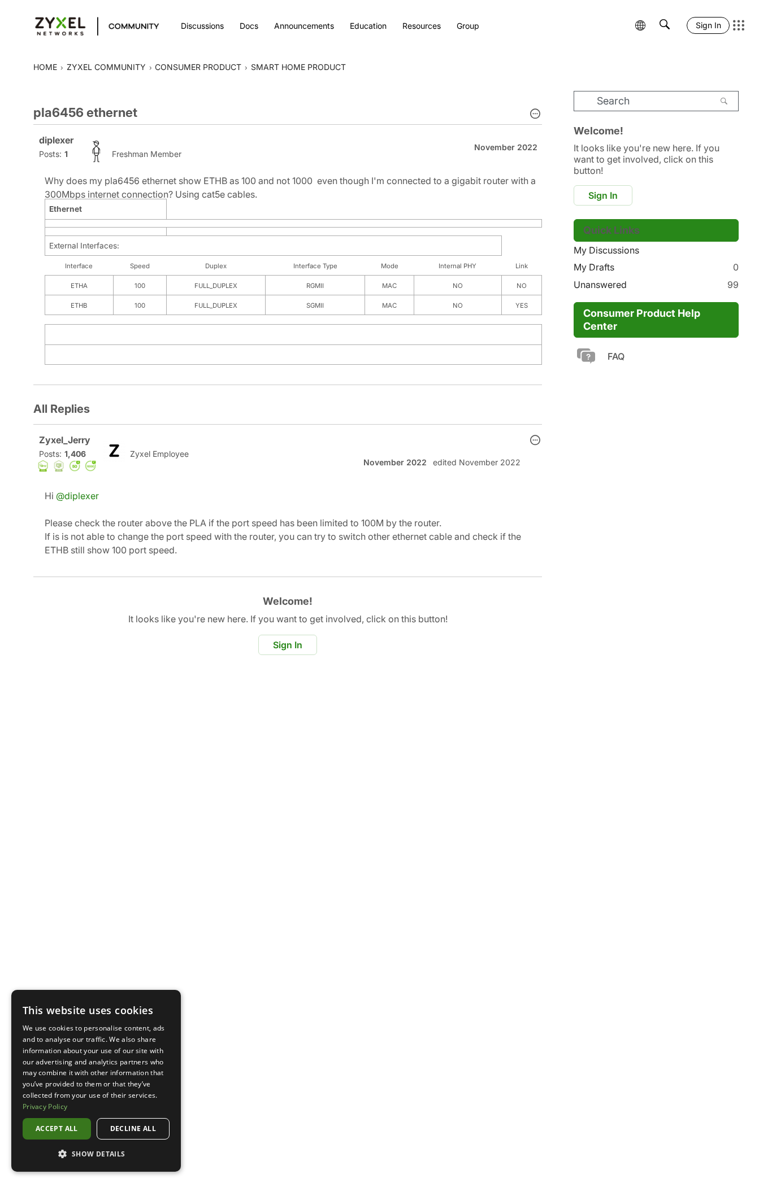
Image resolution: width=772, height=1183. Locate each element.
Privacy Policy (45, 1106)
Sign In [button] (287, 645)
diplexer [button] (56, 140)
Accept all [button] (57, 1128)
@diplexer (77, 495)
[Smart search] (664, 25)
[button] (535, 114)
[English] (91, 25)
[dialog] (96, 1081)
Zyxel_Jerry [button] (64, 440)
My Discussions (606, 250)
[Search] (723, 101)
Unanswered (656, 284)
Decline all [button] (133, 1128)
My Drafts (656, 267)
